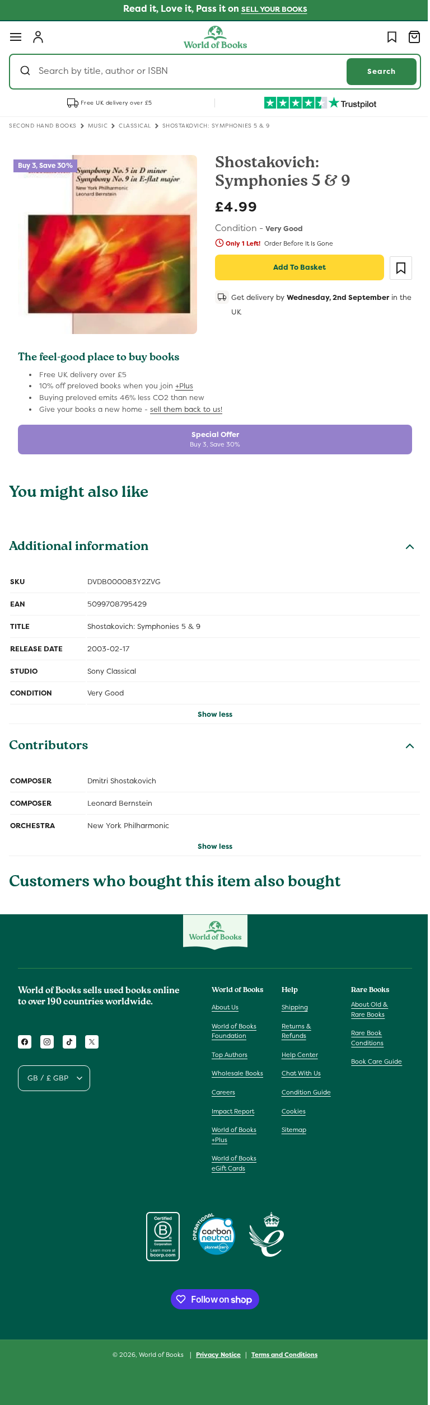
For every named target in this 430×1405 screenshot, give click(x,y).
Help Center (297, 1050)
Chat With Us (298, 1069)
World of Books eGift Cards (234, 1168)
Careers (223, 1097)
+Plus (184, 382)
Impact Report (233, 1116)
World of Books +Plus (234, 1140)
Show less (211, 710)
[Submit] (27, 71)
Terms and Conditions (280, 1360)
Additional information (78, 543)
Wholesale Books (228, 1074)
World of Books (158, 1360)
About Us (225, 1003)
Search (373, 71)
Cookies (291, 1106)
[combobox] (211, 72)
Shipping (292, 1003)
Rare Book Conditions (361, 1034)
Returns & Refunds (294, 1026)
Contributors (48, 743)
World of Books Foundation (234, 1026)
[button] (15, 37)
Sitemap (291, 1125)
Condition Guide (303, 1087)
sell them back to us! (186, 405)
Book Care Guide (370, 1057)
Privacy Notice (214, 1360)
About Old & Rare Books (363, 1005)
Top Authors (229, 1050)
